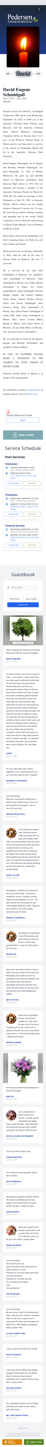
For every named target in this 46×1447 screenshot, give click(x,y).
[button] (23, 630)
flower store (32, 393)
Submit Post (23, 604)
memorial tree (33, 389)
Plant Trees (32, 483)
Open (23, 420)
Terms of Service (30, 1436)
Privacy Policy (16, 1436)
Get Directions (14, 483)
